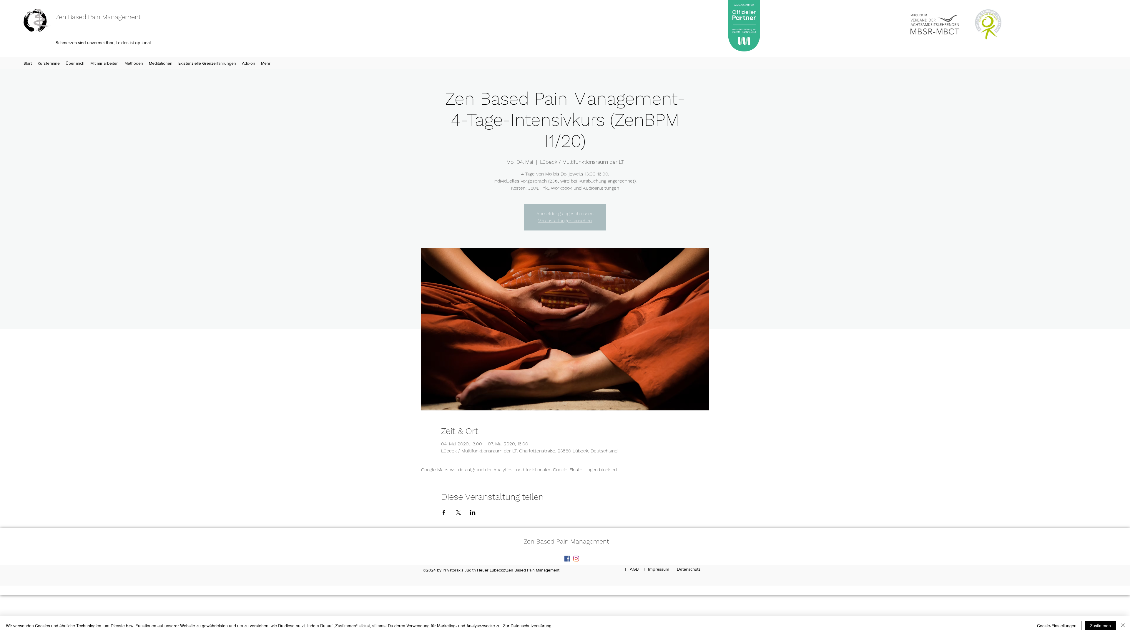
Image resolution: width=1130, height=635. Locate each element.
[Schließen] (1122, 625)
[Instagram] (576, 559)
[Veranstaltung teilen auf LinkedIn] (473, 512)
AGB (634, 569)
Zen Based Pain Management (98, 17)
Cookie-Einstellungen (1056, 626)
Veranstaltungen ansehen (565, 220)
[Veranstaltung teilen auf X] (458, 512)
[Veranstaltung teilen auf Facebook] (444, 512)
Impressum (658, 569)
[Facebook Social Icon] (567, 559)
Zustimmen (1100, 626)
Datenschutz (688, 569)
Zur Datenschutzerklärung (527, 626)
